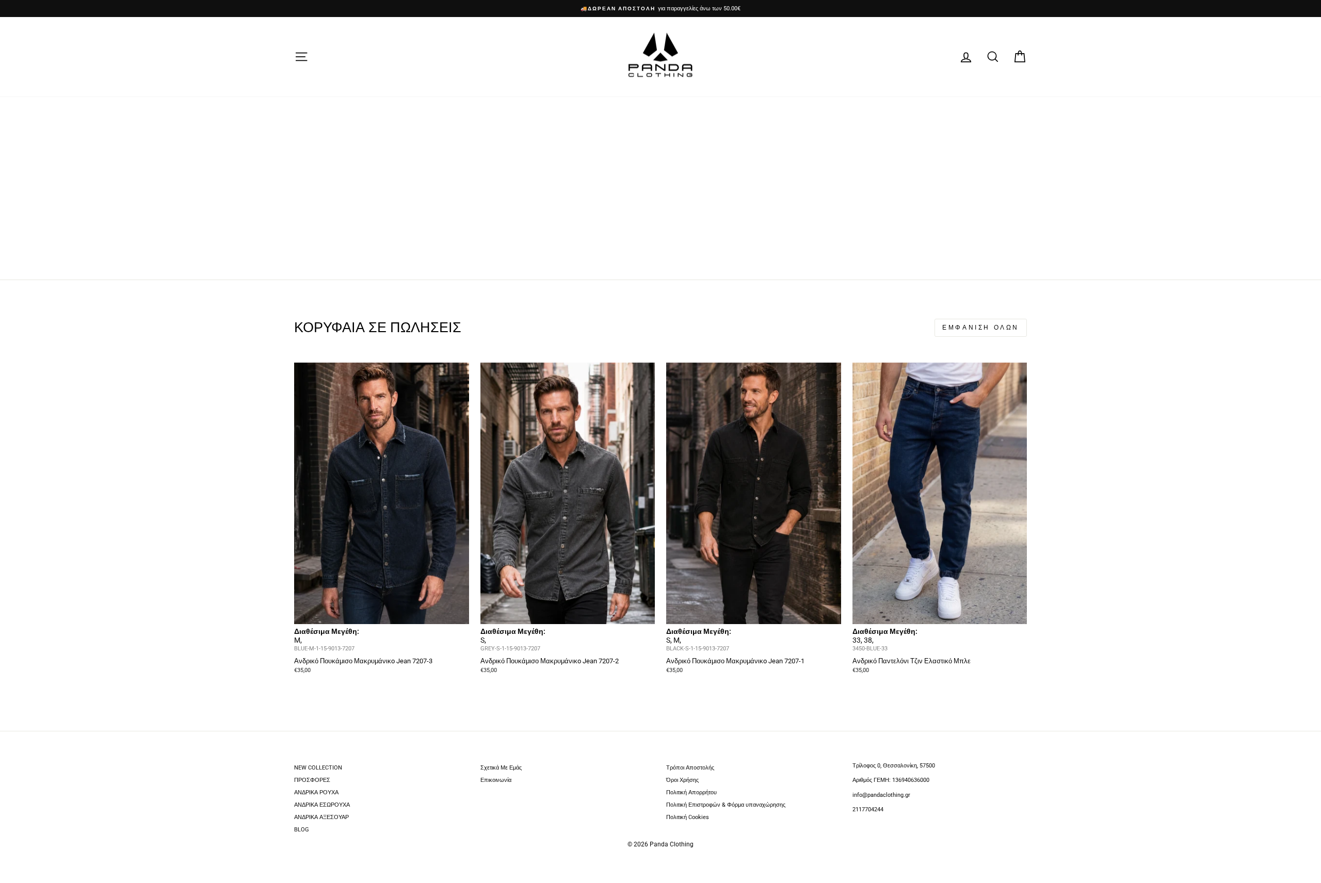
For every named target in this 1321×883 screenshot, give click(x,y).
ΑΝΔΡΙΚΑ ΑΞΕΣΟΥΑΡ (321, 817)
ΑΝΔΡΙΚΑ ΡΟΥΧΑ (316, 792)
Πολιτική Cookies (687, 817)
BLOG (301, 829)
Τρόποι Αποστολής (690, 767)
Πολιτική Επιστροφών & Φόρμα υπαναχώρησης (725, 805)
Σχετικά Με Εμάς (501, 767)
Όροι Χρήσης (682, 780)
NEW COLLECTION (318, 767)
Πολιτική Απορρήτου (691, 792)
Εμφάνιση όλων (980, 327)
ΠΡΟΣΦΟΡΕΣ (312, 780)
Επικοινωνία (495, 780)
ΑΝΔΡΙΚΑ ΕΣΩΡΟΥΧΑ (322, 805)
